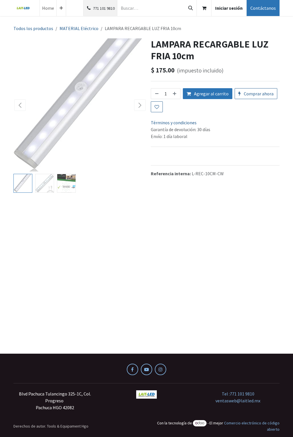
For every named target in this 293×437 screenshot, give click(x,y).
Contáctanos (263, 8)
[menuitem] (48, 8)
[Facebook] (132, 369)
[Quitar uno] (156, 93)
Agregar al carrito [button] (211, 94)
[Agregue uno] (175, 93)
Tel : (238, 394)
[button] (20, 105)
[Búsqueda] (191, 8)
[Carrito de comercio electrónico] (204, 8)
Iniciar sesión (229, 8)
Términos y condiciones (174, 122)
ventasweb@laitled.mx (237, 400)
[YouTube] (146, 369)
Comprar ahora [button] (258, 94)
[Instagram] (160, 369)
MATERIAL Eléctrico (79, 28)
